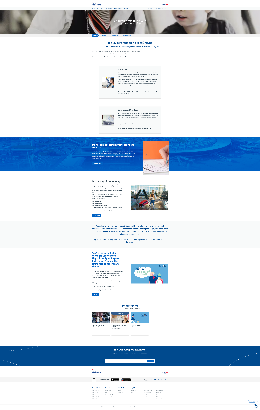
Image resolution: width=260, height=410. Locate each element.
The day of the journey (114, 35)
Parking (119, 390)
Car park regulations (147, 392)
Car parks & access (108, 8)
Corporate (159, 387)
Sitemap (121, 406)
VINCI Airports (159, 396)
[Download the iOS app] (116, 380)
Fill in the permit (97, 163)
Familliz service (108, 390)
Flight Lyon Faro (95, 394)
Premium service (108, 398)
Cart (165, 8)
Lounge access (121, 394)
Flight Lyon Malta (95, 398)
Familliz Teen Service (127, 35)
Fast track (120, 396)
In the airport (97, 215)
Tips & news (125, 8)
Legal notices (116, 406)
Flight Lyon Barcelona (96, 396)
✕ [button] (257, 401)
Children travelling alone (109, 394)
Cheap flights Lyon (97, 387)
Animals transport (108, 396)
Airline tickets (120, 392)
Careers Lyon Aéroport (160, 394)
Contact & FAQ (133, 390)
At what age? (95, 35)
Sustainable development (161, 398)
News (132, 392)
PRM (106, 392)
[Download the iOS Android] (126, 380)
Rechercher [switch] (150, 8)
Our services (108, 387)
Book (95, 294)
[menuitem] (97, 8)
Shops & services (118, 8)
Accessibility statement (148, 396)
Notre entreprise (159, 390)
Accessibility (94, 406)
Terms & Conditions (147, 394)
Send (150, 361)
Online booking (122, 387)
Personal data (126, 406)
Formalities (103, 35)
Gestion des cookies (138, 406)
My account (158, 8)
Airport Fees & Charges (148, 390)
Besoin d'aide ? (252, 401)
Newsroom (158, 392)
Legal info (146, 387)
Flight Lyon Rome (95, 392)
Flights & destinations (97, 8)
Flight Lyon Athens (95, 390)
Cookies (131, 406)
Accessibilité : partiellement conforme (105, 406)
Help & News (134, 387)
